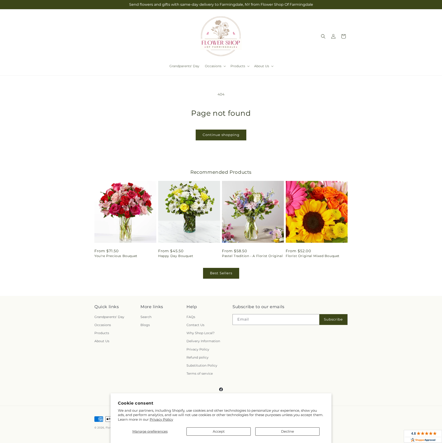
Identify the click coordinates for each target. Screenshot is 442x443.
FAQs (190, 317)
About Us (101, 341)
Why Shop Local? (200, 333)
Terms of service (199, 373)
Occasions (102, 325)
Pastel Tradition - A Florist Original (252, 256)
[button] (215, 66)
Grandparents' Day (109, 317)
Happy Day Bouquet (175, 256)
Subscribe (333, 319)
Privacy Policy (161, 419)
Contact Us (195, 325)
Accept (219, 431)
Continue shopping (221, 135)
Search (145, 317)
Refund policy (197, 357)
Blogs (145, 325)
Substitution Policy (201, 365)
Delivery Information (203, 341)
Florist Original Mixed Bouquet (313, 256)
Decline (287, 431)
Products (101, 333)
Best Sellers (221, 273)
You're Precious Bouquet (115, 256)
